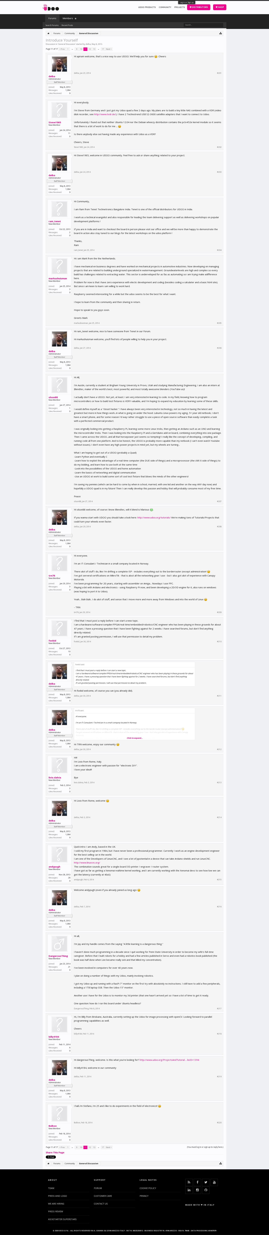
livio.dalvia (55, 777)
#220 (219, 1122)
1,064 (68, 90)
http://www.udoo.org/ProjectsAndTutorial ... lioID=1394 (169, 1059)
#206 (219, 348)
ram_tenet (55, 221)
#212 (219, 749)
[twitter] (206, 1182)
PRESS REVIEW (55, 1211)
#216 (219, 906)
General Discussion (66, 44)
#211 (219, 696)
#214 (219, 817)
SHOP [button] (220, 7)
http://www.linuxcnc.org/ (87, 862)
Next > (109, 49)
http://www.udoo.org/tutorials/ (154, 517)
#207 (219, 501)
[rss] (189, 1182)
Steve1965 (55, 122)
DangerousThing (58, 955)
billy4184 (54, 1036)
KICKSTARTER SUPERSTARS (62, 1219)
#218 (219, 1034)
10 (81, 49)
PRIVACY (144, 1195)
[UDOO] (51, 7)
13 (94, 49)
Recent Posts (67, 25)
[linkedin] (189, 1190)
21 (69, 967)
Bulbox (53, 1125)
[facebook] (197, 1182)
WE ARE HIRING (56, 1203)
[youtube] (214, 1182)
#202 (219, 147)
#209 (219, 612)
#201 (219, 73)
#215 (219, 879)
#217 (219, 1008)
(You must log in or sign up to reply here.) (205, 1147)
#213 (219, 782)
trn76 (52, 575)
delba (88, 44)
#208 (219, 526)
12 (90, 49)
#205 (219, 323)
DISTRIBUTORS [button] (199, 7)
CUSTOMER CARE (103, 1195)
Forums (52, 18)
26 (69, 877)
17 (103, 49)
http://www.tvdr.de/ (105, 114)
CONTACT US (101, 1203)
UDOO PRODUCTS (147, 7)
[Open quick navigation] (220, 33)
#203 (219, 172)
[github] (206, 1190)
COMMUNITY (165, 7)
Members (68, 18)
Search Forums (52, 25)
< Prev (62, 49)
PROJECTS (179, 7)
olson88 (53, 397)
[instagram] (197, 1190)
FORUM (98, 1188)
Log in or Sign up (187, 2)
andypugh (54, 866)
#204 (219, 250)
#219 (219, 1076)
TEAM (51, 1188)
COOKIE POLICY (148, 1188)
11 (85, 49)
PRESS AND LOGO (57, 1195)
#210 (219, 641)
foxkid (52, 640)
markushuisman (58, 278)
